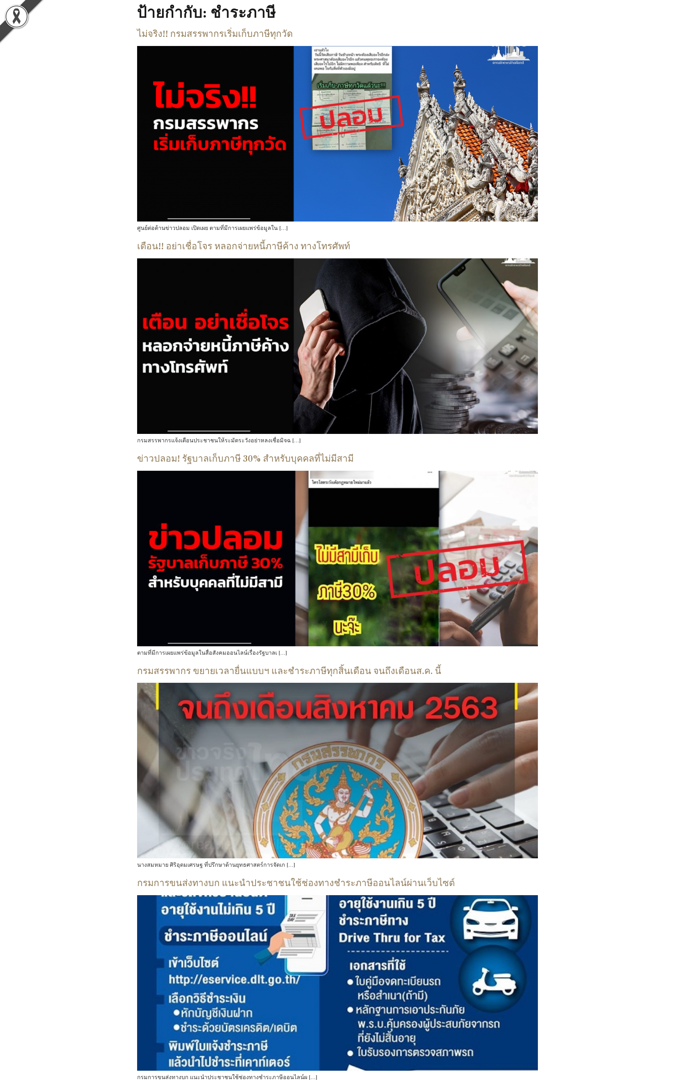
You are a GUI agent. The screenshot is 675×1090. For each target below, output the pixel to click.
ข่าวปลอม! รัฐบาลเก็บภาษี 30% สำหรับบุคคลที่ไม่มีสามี (245, 459)
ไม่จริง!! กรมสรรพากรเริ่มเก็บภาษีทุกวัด (215, 34)
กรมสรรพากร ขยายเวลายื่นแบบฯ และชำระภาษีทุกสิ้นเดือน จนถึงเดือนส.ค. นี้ (289, 671)
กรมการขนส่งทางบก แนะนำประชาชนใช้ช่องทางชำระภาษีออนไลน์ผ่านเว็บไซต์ (296, 883)
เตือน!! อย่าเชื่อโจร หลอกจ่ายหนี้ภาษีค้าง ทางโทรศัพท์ (243, 246)
